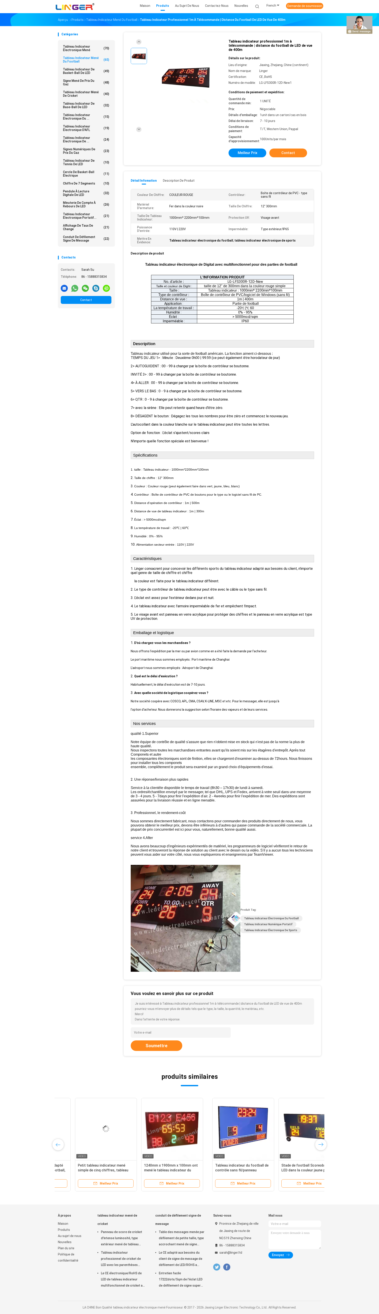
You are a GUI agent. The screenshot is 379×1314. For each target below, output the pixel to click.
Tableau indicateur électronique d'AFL (86, 128)
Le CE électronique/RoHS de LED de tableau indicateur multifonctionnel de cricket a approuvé (122, 1280)
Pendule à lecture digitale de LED (86, 193)
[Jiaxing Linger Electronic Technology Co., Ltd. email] (64, 288)
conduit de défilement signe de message (86, 238)
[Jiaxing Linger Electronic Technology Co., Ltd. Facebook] (226, 1267)
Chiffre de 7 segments (86, 183)
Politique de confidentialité (68, 1257)
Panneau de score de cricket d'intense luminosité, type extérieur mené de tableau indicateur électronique (121, 1238)
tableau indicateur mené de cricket (86, 93)
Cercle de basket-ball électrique (86, 173)
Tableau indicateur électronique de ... (86, 139)
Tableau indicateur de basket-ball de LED (86, 71)
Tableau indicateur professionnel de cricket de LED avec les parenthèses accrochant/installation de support (121, 1259)
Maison (63, 1223)
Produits (64, 1230)
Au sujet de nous (69, 1236)
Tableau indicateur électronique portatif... (86, 215)
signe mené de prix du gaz (86, 82)
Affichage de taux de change (86, 227)
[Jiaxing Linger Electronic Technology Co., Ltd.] (75, 6)
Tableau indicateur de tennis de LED (86, 162)
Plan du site (66, 1248)
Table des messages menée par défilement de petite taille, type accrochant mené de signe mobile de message (181, 1238)
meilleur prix (247, 153)
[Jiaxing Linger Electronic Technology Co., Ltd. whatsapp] (74, 288)
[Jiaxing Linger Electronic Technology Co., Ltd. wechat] (85, 288)
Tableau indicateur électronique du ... (86, 116)
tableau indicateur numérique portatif (268, 924)
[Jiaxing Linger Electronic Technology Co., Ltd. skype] (95, 288)
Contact (86, 300)
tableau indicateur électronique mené (86, 48)
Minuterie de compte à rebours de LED (86, 204)
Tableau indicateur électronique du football (271, 918)
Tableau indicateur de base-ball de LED (86, 105)
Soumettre (156, 1045)
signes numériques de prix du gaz (86, 150)
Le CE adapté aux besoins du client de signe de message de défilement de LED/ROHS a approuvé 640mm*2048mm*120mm (180, 1259)
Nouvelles (65, 1242)
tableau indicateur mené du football (86, 59)
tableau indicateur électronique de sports (270, 930)
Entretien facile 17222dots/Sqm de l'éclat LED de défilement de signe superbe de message (181, 1280)
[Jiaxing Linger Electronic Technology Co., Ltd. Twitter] (216, 1267)
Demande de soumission (304, 6)
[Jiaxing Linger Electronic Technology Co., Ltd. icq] (106, 288)
